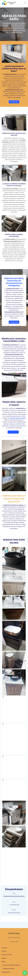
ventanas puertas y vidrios (18, 418)
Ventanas (4, 947)
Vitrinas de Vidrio (7, 954)
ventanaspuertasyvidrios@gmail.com (14, 896)
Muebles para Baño (8, 968)
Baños (3, 961)
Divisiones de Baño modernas (11, 965)
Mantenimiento (6, 972)
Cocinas (4, 958)
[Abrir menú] (25, 3)
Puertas (4, 951)
